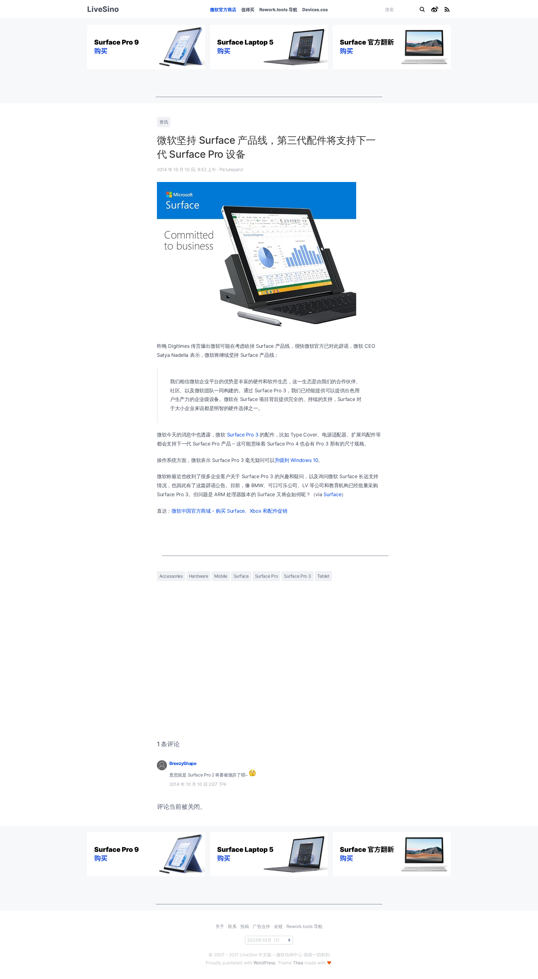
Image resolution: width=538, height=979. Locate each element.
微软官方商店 (223, 9)
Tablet (323, 576)
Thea (298, 962)
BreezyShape (182, 763)
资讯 (163, 121)
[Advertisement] (269, 83)
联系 (232, 926)
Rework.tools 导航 (278, 9)
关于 (219, 926)
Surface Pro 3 (242, 434)
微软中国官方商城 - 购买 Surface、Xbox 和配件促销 (229, 511)
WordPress (264, 962)
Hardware (198, 576)
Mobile (220, 576)
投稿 (244, 926)
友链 (278, 926)
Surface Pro (266, 576)
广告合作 (261, 926)
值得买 (247, 9)
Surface (332, 494)
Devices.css (315, 9)
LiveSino (103, 9)
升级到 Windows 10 (296, 460)
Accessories (171, 576)
